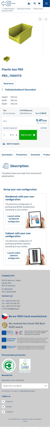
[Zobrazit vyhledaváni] (34, 3)
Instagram (9, 412)
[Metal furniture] (8, 3)
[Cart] (39, 3)
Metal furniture (9, 9)
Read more (9, 84)
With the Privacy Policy (27, 391)
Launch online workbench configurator (13, 219)
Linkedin (9, 407)
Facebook (9, 401)
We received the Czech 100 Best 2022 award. (27, 325)
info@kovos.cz (13, 309)
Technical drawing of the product (20, 89)
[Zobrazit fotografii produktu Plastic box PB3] (19, 52)
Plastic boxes (38, 9)
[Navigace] (46, 3)
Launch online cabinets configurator (13, 255)
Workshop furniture (24, 9)
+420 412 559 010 (12, 301)
